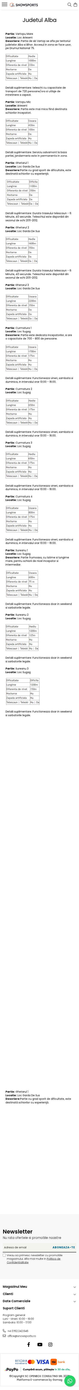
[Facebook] (29, 1345)
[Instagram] (50, 1345)
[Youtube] (39, 1345)
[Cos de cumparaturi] (75, 5)
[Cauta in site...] (69, 5)
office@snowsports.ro (21, 1336)
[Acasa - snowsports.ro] (24, 5)
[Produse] (5, 5)
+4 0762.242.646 (17, 1331)
